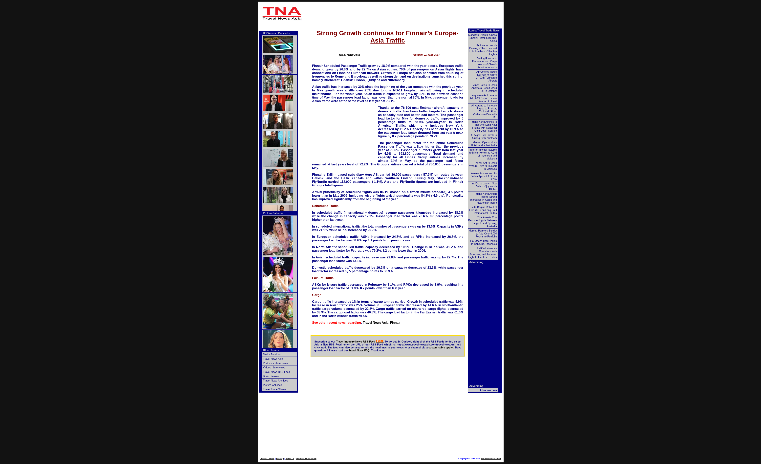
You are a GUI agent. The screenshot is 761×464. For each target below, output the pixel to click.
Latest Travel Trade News (484, 30)
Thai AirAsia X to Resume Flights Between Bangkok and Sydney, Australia (482, 222)
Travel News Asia (349, 54)
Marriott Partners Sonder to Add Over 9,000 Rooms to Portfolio (483, 233)
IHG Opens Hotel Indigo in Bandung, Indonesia (483, 242)
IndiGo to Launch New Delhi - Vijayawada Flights (484, 186)
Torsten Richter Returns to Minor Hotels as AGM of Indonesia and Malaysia (483, 154)
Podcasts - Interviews (275, 363)
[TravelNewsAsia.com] (282, 19)
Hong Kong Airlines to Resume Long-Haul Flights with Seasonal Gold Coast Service (484, 126)
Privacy (280, 458)
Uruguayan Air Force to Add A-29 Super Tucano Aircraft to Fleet (483, 98)
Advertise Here (488, 390)
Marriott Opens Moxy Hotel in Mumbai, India (484, 144)
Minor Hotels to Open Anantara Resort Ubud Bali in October (484, 88)
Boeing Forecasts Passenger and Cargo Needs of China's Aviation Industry (484, 63)
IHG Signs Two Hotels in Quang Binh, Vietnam (483, 136)
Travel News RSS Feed (276, 371)
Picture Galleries (273, 213)
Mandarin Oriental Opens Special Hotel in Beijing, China (482, 37)
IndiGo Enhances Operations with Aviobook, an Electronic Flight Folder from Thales (482, 253)
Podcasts (284, 33)
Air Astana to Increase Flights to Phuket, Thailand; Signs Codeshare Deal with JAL (484, 111)
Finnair (395, 322)
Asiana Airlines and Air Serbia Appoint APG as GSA (483, 176)
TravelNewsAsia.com (306, 458)
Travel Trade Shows (274, 389)
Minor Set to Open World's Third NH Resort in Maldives (483, 165)
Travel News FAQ (359, 350)
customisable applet (440, 347)
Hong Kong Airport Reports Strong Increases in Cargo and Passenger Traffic (483, 198)
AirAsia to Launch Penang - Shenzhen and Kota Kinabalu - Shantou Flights (483, 50)
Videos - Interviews (274, 367)
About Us (290, 458)
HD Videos (269, 33)
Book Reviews (271, 376)
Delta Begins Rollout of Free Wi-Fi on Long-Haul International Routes (483, 210)
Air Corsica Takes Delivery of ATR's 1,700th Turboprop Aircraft (486, 76)
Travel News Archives (275, 380)
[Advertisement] (388, 13)
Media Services (272, 354)
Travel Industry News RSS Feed (355, 341)
